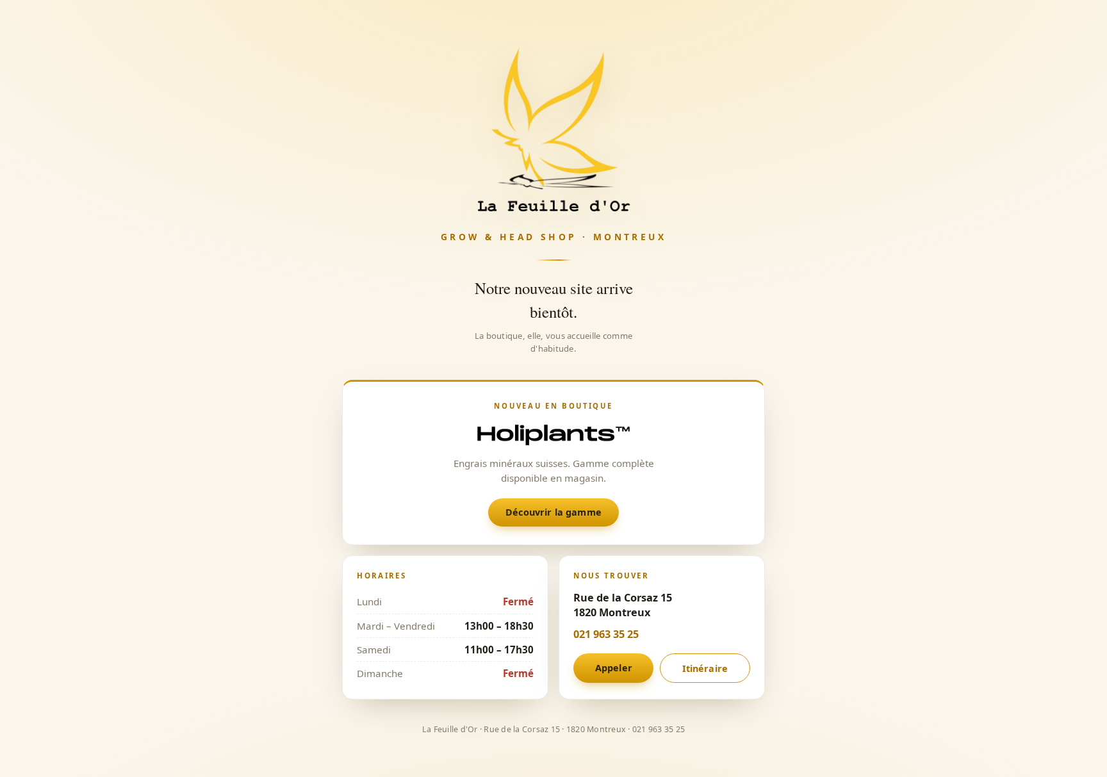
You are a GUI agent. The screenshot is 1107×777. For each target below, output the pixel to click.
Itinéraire (705, 668)
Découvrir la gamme (553, 512)
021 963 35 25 (606, 634)
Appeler (613, 668)
